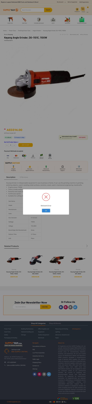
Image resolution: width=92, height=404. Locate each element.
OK (46, 211)
